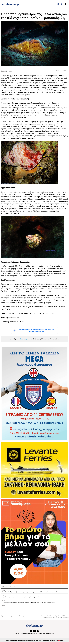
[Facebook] (55, 4)
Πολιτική (23, 633)
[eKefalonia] (11, 4)
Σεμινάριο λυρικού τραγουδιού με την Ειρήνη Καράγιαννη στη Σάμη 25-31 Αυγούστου (26, 597)
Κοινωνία (17, 633)
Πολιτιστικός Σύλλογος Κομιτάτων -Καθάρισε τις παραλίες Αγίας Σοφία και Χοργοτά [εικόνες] (55, 616)
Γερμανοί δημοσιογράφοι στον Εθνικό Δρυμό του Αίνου (16, 616)
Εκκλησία (35, 633)
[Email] (61, 4)
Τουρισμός (51, 633)
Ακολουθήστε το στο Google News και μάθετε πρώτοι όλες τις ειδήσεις (34, 339)
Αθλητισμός (42, 633)
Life (47, 633)
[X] (58, 4)
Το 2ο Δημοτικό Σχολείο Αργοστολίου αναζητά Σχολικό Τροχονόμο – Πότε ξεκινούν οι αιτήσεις (28, 602)
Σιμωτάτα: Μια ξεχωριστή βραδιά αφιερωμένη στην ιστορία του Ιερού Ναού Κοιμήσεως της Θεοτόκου (30, 592)
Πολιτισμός (29, 633)
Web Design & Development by (51, 640)
